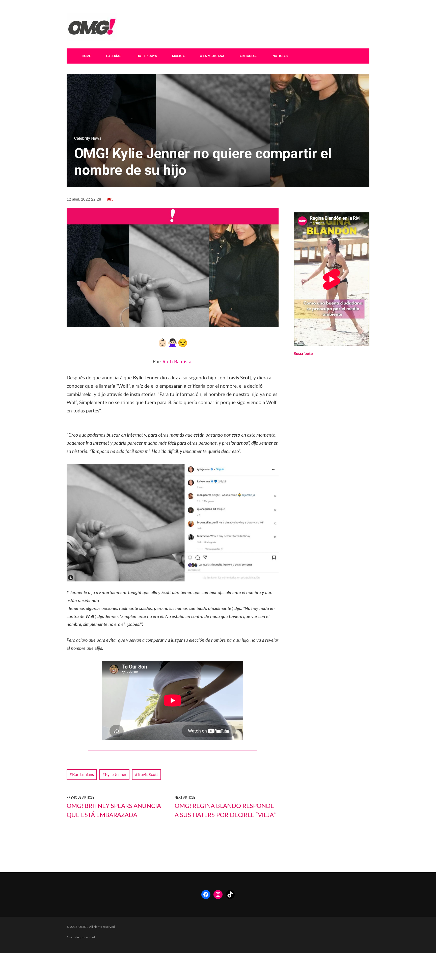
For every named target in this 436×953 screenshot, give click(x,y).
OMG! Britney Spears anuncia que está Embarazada (114, 810)
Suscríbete (303, 354)
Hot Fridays (147, 56)
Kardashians (83, 775)
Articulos (248, 56)
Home (86, 56)
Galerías (113, 56)
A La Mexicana (212, 56)
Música (178, 56)
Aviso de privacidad (81, 937)
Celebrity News (87, 138)
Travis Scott (148, 775)
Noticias (280, 56)
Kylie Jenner (115, 775)
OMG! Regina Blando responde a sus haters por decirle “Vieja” (225, 810)
